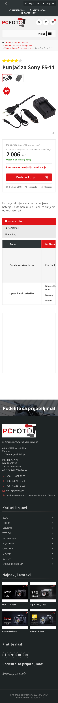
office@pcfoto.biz (15, 490)
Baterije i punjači (20, 42)
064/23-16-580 (38, 10)
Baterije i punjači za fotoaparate (18, 45)
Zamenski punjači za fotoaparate (18, 48)
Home (8, 42)
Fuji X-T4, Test (9, 604)
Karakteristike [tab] (15, 221)
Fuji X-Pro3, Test (38, 604)
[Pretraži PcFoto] (39, 22)
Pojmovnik (8, 543)
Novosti (7, 528)
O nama (6, 553)
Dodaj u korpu (26, 177)
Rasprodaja (9, 538)
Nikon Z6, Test (37, 631)
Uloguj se (49, 3)
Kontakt (7, 558)
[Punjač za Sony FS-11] (7, 78)
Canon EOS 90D (9, 631)
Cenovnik (7, 548)
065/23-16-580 (30, 13)
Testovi (6, 533)
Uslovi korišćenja (12, 563)
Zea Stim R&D (36, 697)
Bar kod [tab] (12, 234)
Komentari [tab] (13, 227)
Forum (6, 522)
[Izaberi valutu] (46, 22)
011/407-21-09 (18, 10)
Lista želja (32, 186)
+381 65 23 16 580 (16, 485)
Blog (5, 517)
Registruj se (33, 3)
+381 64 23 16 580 (16, 480)
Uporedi (48, 186)
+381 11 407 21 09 (16, 476)
